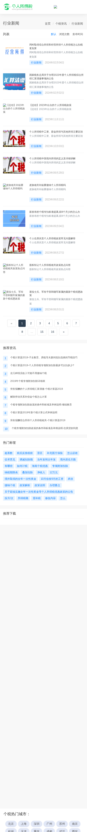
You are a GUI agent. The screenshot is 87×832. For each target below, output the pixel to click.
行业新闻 (77, 23)
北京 (11, 823)
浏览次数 (64, 34)
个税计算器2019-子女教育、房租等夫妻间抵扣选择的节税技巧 (43, 357)
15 (42, 331)
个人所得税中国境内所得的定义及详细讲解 (52, 158)
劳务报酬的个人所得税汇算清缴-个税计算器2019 (36, 389)
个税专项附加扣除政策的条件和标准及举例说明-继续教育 (41, 404)
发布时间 (77, 34)
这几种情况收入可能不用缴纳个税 (28, 373)
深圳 (36, 823)
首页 (48, 23)
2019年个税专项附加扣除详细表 (27, 381)
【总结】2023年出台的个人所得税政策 (50, 105)
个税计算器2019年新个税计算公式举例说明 (33, 412)
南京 (75, 823)
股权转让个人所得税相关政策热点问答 (50, 265)
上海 (24, 823)
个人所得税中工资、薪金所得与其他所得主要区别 (56, 131)
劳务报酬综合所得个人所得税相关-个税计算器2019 (37, 420)
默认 (53, 34)
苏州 (62, 823)
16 (52, 331)
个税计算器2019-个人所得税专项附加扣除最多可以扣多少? (42, 365)
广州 (49, 823)
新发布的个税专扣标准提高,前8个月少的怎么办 (54, 211)
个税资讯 (61, 23)
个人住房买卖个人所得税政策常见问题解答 (52, 238)
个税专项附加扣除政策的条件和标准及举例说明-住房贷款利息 (45, 428)
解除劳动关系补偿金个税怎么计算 (28, 396)
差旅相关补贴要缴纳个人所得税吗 (47, 185)
